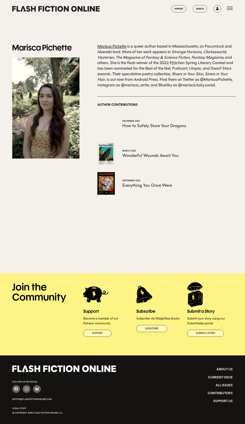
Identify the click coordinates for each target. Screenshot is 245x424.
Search (200, 8)
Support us (223, 401)
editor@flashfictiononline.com (32, 399)
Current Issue (220, 377)
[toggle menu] (230, 9)
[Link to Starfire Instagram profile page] (26, 389)
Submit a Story (205, 333)
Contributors (220, 393)
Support (178, 8)
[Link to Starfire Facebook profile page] (16, 389)
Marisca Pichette (111, 46)
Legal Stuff (19, 408)
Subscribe (151, 328)
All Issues (224, 385)
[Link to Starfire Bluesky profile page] (37, 389)
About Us (224, 369)
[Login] (217, 9)
